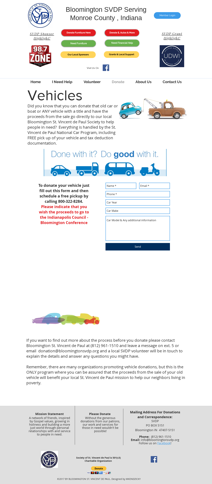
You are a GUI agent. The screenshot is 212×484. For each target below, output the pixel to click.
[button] (99, 470)
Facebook (164, 443)
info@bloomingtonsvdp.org (160, 440)
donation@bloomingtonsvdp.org (68, 351)
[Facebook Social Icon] (106, 67)
